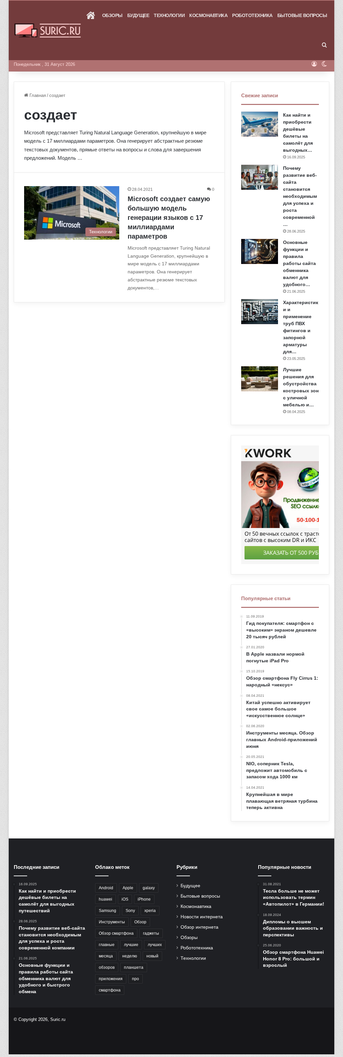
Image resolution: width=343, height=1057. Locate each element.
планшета (133, 967)
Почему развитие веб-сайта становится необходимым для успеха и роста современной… (300, 196)
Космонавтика (208, 15)
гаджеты (151, 933)
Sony (130, 910)
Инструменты (112, 922)
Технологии (169, 15)
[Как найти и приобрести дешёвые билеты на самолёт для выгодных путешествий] (259, 124)
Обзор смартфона (116, 933)
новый (152, 956)
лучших (155, 944)
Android (106, 888)
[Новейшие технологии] (48, 30)
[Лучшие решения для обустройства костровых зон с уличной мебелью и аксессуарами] (259, 378)
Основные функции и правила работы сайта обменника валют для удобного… (299, 263)
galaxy (149, 888)
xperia (150, 910)
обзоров (107, 967)
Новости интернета (202, 916)
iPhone (144, 899)
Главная (37, 95)
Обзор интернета (199, 927)
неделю (129, 956)
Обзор (140, 922)
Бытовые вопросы (302, 15)
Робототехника (252, 15)
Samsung (107, 910)
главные (107, 944)
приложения (111, 978)
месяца (106, 956)
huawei (105, 899)
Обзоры (112, 15)
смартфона (110, 990)
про (135, 978)
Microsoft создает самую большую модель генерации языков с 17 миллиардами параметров (169, 217)
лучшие (131, 944)
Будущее (138, 15)
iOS (125, 899)
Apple (128, 888)
